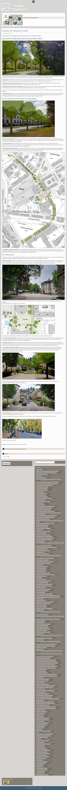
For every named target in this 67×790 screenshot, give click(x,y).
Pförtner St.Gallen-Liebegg (41, 533)
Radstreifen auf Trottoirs (41, 587)
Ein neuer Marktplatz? (40, 742)
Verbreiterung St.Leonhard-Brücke (42, 553)
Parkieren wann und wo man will (42, 680)
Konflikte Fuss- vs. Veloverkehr (42, 490)
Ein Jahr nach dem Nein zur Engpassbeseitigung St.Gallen (46, 483)
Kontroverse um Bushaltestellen (42, 625)
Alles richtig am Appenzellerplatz (42, 590)
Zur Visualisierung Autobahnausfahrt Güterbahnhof (45, 706)
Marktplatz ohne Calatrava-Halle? (42, 756)
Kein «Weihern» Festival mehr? (41, 672)
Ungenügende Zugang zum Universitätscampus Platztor (15, 448)
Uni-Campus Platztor (40, 639)
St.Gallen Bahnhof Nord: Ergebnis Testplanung (44, 687)
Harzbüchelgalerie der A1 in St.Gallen (43, 501)
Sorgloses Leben (39, 729)
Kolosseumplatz (39, 577)
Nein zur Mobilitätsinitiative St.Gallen (43, 658)
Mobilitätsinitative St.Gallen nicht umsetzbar (44, 695)
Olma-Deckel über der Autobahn (42, 627)
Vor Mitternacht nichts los (41, 758)
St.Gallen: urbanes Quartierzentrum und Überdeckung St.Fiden (47, 698)
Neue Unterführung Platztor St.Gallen (43, 589)
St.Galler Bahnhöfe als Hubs (41, 569)
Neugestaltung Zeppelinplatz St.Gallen (43, 563)
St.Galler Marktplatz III (40, 622)
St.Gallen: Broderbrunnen (41, 600)
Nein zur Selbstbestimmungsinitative (43, 628)
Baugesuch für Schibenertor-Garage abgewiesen (45, 690)
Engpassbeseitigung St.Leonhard (42, 525)
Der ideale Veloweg (40, 598)
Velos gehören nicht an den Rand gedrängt (44, 584)
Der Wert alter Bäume (40, 682)
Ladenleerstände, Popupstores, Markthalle (44, 638)
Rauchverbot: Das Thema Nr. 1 (42, 761)
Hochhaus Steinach (39, 564)
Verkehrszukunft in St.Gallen (41, 493)
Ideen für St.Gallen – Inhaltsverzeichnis (30, 17)
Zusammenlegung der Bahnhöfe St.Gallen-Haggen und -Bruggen (48, 597)
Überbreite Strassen (40, 649)
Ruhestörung (38, 739)
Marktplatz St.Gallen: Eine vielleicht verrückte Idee (45, 685)
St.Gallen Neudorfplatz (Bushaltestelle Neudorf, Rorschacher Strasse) (49, 650)
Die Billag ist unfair (39, 714)
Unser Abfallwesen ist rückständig (42, 693)
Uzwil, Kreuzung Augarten (41, 579)
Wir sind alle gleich (39, 760)
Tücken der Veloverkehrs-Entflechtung (43, 528)
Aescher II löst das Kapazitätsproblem (43, 632)
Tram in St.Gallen (39, 469)
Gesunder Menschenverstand (41, 748)
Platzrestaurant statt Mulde (41, 647)
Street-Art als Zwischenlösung (41, 496)
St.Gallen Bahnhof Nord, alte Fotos (42, 705)
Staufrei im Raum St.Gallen (41, 605)
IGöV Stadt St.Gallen (40, 610)
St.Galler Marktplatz (40, 700)
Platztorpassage (12, 414)
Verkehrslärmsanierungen (41, 477)
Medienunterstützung (40, 552)
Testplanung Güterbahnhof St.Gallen (43, 550)
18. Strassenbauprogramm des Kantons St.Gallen (45, 523)
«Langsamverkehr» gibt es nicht (42, 582)
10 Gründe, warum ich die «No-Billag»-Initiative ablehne (46, 661)
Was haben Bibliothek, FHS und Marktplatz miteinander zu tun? (48, 595)
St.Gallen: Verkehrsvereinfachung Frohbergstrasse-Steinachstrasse (48, 555)
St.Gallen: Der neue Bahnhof (41, 630)
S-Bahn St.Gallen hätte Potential (42, 614)
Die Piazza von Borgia (40, 504)
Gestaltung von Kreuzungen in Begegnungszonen (45, 506)
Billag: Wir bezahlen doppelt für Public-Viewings (45, 701)
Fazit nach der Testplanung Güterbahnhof (44, 539)
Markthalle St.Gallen (40, 677)
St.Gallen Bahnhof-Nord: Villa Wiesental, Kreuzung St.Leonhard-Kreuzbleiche (50, 616)
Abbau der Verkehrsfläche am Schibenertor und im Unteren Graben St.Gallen (50, 542)
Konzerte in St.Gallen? (40, 745)
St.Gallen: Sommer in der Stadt (42, 737)
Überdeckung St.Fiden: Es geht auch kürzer (44, 585)
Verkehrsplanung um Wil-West (41, 566)
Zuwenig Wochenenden (40, 771)
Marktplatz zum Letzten (40, 499)
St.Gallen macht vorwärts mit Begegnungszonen (45, 517)
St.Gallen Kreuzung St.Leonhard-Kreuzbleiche (44, 656)
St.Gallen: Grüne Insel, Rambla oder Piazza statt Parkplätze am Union (49, 653)
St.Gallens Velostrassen (40, 541)
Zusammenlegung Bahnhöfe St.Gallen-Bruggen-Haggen (46, 515)
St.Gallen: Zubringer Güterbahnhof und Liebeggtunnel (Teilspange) (48, 611)
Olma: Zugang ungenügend (41, 606)
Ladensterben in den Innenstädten (42, 679)
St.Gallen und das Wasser (40, 692)
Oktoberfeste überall (40, 727)
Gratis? (37, 732)
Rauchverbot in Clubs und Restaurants (43, 750)
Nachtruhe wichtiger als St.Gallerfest (43, 753)
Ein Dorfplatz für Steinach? (41, 669)
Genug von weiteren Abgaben (41, 768)
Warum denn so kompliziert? (41, 755)
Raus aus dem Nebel (40, 721)
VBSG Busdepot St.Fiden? (41, 620)
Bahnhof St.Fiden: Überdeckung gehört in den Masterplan (47, 663)
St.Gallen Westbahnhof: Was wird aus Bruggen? (45, 561)
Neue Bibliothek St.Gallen (41, 571)
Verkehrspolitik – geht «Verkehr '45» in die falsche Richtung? (47, 471)
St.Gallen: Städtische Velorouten (42, 774)
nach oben (7, 453)
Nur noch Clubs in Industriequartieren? (43, 743)
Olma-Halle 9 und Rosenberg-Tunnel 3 (43, 509)
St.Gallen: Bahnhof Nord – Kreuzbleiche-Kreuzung (45, 703)
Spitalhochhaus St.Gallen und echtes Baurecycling (45, 511)
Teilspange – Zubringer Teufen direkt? (43, 534)
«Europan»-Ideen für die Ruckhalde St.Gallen (44, 485)
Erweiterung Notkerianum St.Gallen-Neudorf (44, 608)
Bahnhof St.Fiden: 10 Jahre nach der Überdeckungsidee (46, 472)
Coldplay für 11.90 (39, 766)
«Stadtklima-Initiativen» (40, 592)
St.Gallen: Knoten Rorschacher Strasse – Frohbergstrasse (46, 666)
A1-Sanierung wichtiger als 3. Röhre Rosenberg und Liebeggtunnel (48, 641)
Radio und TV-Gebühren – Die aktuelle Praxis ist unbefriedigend (48, 619)
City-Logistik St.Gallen (40, 633)
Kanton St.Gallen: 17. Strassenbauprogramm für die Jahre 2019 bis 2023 (49, 635)
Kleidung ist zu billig (40, 716)
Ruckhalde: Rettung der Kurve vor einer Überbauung (46, 659)
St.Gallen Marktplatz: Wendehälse (42, 740)
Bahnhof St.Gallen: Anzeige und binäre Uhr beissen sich (46, 644)
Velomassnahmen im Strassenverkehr (43, 603)
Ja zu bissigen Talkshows (40, 713)
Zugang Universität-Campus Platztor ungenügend (45, 574)
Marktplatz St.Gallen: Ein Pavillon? (42, 684)
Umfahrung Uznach (40, 503)
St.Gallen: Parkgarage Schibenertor (42, 719)
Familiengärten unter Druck (41, 576)
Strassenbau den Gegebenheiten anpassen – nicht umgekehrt (47, 482)
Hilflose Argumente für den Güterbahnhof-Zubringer (46, 708)
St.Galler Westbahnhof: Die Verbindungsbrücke (45, 558)
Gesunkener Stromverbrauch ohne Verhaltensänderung (46, 674)
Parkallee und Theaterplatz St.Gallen (15, 31)
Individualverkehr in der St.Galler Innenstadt (44, 536)
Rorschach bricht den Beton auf (42, 526)
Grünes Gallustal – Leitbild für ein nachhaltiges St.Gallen (46, 547)
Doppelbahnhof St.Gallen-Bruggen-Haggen (44, 498)
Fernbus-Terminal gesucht (41, 671)
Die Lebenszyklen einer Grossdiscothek (43, 735)
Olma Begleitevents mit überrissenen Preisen (44, 734)
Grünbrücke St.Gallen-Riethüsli (42, 488)
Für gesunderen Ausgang (40, 763)
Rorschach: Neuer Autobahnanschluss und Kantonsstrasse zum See (48, 479)
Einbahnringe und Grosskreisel (41, 474)
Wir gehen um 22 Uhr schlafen (41, 769)
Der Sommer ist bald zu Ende (41, 724)
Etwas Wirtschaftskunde (40, 726)
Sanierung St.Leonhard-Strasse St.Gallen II (44, 545)
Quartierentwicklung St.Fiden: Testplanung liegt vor (45, 664)
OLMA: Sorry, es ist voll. (40, 747)
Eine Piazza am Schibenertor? (41, 711)
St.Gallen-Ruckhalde (40, 491)
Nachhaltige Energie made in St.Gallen (43, 531)
